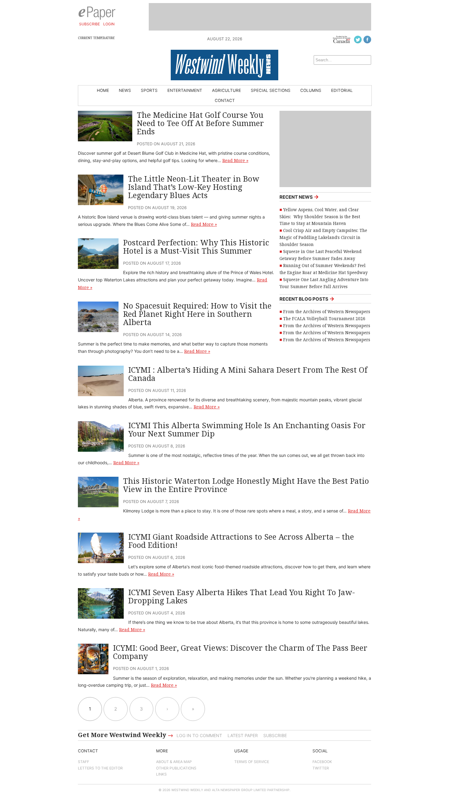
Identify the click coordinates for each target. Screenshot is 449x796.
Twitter (320, 768)
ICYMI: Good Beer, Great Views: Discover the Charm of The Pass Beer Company (240, 652)
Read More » (235, 160)
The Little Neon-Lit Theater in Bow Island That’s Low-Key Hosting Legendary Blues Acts (193, 187)
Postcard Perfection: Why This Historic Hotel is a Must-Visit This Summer (196, 246)
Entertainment (184, 90)
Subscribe (89, 24)
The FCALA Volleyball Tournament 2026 (324, 318)
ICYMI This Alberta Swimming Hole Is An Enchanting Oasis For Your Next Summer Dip (247, 429)
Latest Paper (243, 735)
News (125, 90)
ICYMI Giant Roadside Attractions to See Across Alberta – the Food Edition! (241, 541)
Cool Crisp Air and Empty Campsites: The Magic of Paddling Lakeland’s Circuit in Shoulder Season (323, 237)
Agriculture (226, 90)
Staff (83, 761)
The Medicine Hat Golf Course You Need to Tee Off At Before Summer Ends (200, 123)
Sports (149, 90)
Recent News (299, 197)
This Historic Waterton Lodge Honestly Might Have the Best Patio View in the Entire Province (246, 485)
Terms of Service (251, 761)
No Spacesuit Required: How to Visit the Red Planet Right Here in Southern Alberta (197, 314)
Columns (310, 90)
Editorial (342, 90)
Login (109, 24)
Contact (225, 100)
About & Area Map (174, 761)
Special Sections (270, 90)
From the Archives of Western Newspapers (326, 311)
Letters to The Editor (100, 768)
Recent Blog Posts (306, 298)
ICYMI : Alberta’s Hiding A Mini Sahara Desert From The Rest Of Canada (247, 374)
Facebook (322, 761)
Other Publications (176, 768)
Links (161, 774)
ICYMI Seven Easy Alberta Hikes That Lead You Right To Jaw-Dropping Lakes (241, 596)
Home (103, 90)
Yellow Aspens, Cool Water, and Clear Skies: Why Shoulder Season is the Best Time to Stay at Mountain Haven (319, 216)
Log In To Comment (199, 735)
